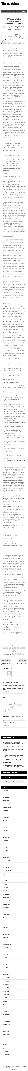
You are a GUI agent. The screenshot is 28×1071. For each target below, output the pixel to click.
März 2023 (5, 854)
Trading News (8, 1066)
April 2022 (5, 887)
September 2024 (7, 814)
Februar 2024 (6, 837)
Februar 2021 (6, 934)
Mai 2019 (5, 1004)
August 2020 (6, 954)
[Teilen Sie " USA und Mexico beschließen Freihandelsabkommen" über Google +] (10, 648)
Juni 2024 (5, 824)
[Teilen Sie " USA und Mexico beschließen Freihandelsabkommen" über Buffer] (20, 648)
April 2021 (5, 927)
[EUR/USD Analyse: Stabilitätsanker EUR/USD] (14, 707)
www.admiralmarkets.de (16, 633)
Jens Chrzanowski (14, 26)
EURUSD (14, 29)
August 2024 (6, 817)
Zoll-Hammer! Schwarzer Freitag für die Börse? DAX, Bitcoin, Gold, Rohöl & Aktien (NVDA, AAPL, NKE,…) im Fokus (13, 755)
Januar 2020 (6, 977)
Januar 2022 (6, 897)
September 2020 (7, 951)
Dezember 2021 (6, 900)
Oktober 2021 (6, 907)
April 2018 (5, 1048)
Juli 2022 (5, 877)
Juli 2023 (5, 844)
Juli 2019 (5, 997)
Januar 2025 (6, 800)
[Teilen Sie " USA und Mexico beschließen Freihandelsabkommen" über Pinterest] (15, 648)
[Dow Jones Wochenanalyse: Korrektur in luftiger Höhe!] (14, 693)
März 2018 (5, 1051)
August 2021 (6, 914)
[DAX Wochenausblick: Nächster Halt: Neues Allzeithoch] (14, 720)
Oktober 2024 (6, 810)
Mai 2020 (5, 964)
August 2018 (6, 1034)
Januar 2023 (6, 857)
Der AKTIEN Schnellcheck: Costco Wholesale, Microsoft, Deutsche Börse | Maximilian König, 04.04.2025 (14, 761)
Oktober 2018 (6, 1028)
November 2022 (7, 864)
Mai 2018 (5, 1044)
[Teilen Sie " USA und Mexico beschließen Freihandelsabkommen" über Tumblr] (12, 648)
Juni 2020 (5, 961)
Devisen (9, 29)
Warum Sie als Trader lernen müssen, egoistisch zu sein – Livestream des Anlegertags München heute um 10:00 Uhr (13, 742)
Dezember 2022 (6, 860)
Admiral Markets (7, 27)
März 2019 (5, 1011)
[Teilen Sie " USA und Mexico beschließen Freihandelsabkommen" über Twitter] (7, 648)
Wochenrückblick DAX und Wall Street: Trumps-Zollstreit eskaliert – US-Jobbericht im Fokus (13, 767)
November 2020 (7, 944)
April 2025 (5, 790)
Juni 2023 (5, 847)
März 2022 (5, 890)
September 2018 (6, 1031)
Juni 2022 (5, 880)
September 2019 (6, 991)
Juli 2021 (5, 917)
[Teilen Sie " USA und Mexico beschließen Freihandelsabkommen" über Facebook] (4, 648)
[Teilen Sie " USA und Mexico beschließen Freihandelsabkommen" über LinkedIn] (18, 648)
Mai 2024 (5, 827)
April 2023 (5, 850)
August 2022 (6, 874)
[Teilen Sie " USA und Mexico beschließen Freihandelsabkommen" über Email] (12, 650)
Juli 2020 (5, 957)
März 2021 (5, 931)
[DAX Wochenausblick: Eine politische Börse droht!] (14, 685)
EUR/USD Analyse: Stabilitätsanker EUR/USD (13, 716)
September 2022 (7, 870)
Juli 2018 (5, 1038)
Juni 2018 (5, 1041)
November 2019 (6, 984)
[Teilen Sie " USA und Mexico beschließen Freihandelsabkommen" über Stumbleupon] (23, 648)
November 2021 (6, 904)
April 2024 (5, 830)
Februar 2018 (6, 1054)
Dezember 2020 (6, 941)
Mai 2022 (5, 884)
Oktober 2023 (6, 840)
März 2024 (5, 834)
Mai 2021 (5, 924)
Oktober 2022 (6, 867)
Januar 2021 (6, 937)
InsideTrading (22, 1066)
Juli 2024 (5, 820)
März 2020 (5, 971)
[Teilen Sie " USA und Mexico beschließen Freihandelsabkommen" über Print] (15, 650)
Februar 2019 (6, 1014)
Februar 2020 (6, 974)
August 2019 (6, 994)
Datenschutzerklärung (6, 1067)
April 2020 (5, 967)
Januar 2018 (6, 1058)
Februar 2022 (6, 894)
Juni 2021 (5, 920)
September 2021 (6, 910)
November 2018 (6, 1024)
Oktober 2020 (6, 947)
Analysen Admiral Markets (18, 27)
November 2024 (7, 807)
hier (19, 496)
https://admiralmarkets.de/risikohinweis (12, 506)
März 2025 (5, 793)
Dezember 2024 (6, 803)
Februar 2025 (6, 797)
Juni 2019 (5, 1001)
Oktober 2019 (6, 987)
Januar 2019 (6, 1017)
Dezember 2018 (6, 1021)
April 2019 (5, 1007)
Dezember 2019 (6, 981)
